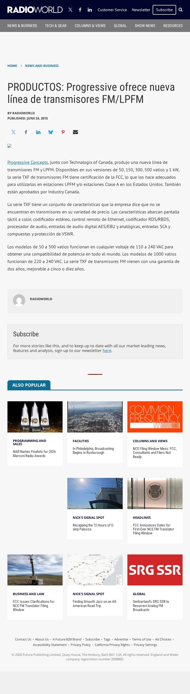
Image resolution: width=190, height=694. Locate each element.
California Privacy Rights (112, 644)
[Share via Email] (75, 132)
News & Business (22, 25)
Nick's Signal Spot (88, 517)
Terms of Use (141, 639)
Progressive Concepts (27, 162)
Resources (173, 25)
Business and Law (28, 594)
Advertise (121, 639)
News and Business (42, 65)
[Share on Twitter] (13, 132)
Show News (145, 25)
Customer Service (112, 9)
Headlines (142, 517)
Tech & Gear (56, 25)
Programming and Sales (29, 442)
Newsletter (141, 9)
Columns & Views (90, 25)
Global (120, 25)
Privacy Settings (145, 644)
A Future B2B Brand (67, 639)
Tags (107, 639)
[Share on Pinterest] (63, 132)
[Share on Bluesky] (51, 132)
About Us (42, 639)
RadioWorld (23, 113)
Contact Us (23, 639)
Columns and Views (150, 441)
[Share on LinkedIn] (38, 132)
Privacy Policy (81, 644)
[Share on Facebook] (26, 132)
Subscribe (164, 9)
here (107, 350)
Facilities (81, 441)
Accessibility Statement (50, 644)
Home (12, 65)
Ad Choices (163, 639)
